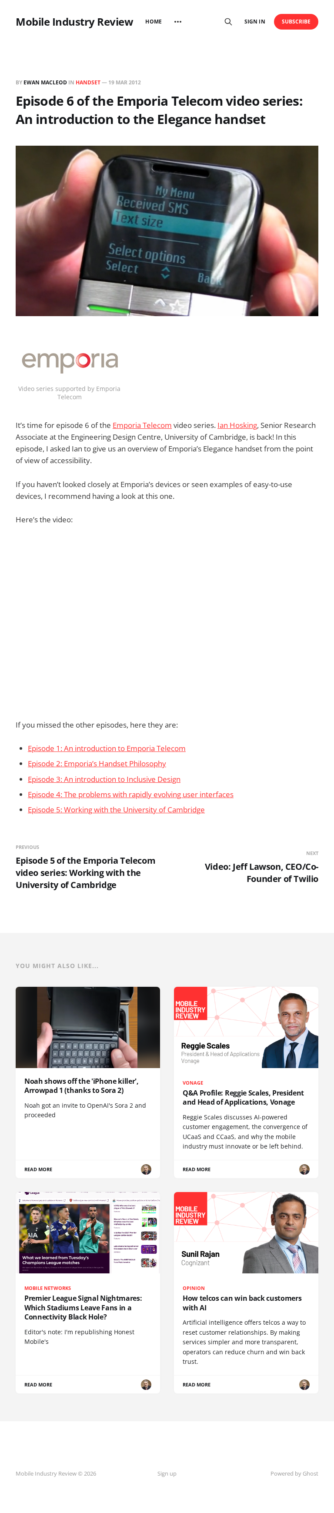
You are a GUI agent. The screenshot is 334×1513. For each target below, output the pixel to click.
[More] (177, 21)
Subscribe (296, 21)
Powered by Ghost (294, 1473)
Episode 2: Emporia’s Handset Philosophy (97, 763)
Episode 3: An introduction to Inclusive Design (104, 779)
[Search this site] (228, 21)
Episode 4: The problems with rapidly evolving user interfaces (131, 794)
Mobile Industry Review (74, 22)
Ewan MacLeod (45, 82)
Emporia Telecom (142, 425)
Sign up (167, 1473)
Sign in (254, 21)
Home (153, 21)
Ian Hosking (237, 425)
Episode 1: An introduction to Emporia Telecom (107, 748)
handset (88, 82)
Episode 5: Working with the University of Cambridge (116, 810)
